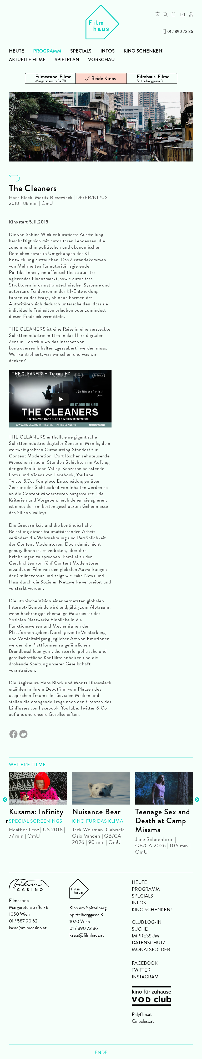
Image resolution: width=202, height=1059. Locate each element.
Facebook (145, 963)
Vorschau (101, 59)
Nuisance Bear (96, 811)
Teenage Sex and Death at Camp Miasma (162, 820)
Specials (81, 51)
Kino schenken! (144, 51)
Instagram (145, 976)
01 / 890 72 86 (180, 31)
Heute (16, 51)
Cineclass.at (143, 1021)
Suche (140, 928)
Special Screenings (35, 821)
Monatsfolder (151, 949)
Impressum (145, 935)
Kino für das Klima (97, 821)
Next (197, 799)
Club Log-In (146, 922)
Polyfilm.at (142, 1014)
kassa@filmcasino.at (28, 927)
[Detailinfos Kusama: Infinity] (38, 788)
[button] (157, 14)
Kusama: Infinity (36, 811)
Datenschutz (148, 942)
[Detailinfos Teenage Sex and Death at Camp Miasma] (164, 788)
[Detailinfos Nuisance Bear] (101, 788)
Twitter (141, 969)
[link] (173, 14)
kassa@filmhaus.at (86, 934)
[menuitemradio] (50, 78)
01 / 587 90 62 (23, 920)
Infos (107, 51)
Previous (5, 799)
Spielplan (67, 59)
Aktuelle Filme (27, 59)
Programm (47, 51)
